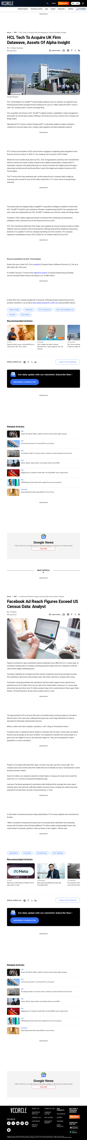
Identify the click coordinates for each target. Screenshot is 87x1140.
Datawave (29, 310)
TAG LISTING (48, 1117)
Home (9, 32)
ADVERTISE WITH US (36, 1113)
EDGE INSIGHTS (60, 1125)
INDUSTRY (61, 9)
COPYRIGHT (36, 1121)
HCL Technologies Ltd (64, 310)
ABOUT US (35, 1108)
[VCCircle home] (7, 3)
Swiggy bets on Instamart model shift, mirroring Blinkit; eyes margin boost (44, 472)
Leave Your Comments (67, 362)
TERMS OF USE (49, 1108)
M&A (46, 9)
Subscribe (63, 3)
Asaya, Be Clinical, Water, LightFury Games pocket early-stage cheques (44, 434)
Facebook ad (42, 853)
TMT (15, 32)
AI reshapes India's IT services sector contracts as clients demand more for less (46, 453)
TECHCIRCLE (61, 1114)
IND (73, 3)
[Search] (47, 3)
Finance (24, 489)
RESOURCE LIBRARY (48, 1122)
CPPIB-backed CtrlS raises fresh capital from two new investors (41, 482)
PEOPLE (70, 9)
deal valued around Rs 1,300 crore (46, 303)
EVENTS (59, 1117)
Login (53, 3)
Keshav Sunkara (17, 48)
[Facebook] (72, 51)
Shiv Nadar (25, 314)
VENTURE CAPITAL (37, 9)
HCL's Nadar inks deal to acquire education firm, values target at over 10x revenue (50, 347)
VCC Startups (58, 853)
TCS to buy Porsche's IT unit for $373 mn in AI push (37, 443)
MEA (77, 3)
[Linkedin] (79, 51)
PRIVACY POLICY (35, 1125)
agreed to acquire (40, 273)
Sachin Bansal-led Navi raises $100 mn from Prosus (37, 492)
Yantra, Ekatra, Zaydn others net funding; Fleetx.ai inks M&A (40, 463)
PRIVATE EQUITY (23, 9)
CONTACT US (36, 1117)
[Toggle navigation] (82, 3)
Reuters (13, 612)
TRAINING (60, 1121)
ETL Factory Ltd (45, 310)
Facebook (27, 853)
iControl (12, 314)
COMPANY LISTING (47, 1113)
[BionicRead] (63, 50)
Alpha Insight (14, 310)
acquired (36, 264)
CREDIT (53, 9)
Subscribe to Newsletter (24, 382)
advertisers (13, 853)
